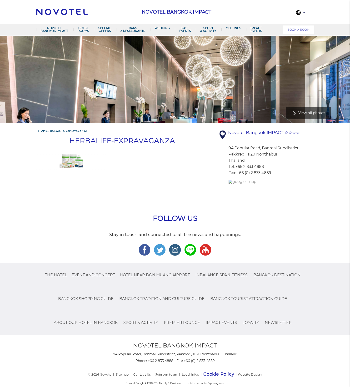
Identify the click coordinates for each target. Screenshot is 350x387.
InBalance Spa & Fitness (221, 275)
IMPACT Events (256, 29)
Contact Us (142, 374)
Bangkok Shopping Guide (86, 299)
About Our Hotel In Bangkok (86, 322)
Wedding (162, 28)
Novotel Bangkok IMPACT (54, 29)
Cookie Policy (218, 374)
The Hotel (56, 275)
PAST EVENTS (185, 29)
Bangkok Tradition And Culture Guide (162, 299)
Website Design (250, 374)
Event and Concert (93, 275)
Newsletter (278, 322)
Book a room (298, 29)
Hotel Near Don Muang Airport (155, 275)
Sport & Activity (208, 29)
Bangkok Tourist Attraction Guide (248, 299)
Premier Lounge (182, 322)
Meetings (233, 28)
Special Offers (104, 29)
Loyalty (251, 322)
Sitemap (122, 374)
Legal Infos (190, 374)
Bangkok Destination (276, 275)
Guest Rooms (83, 29)
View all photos (311, 113)
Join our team (166, 374)
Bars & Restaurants (132, 29)
